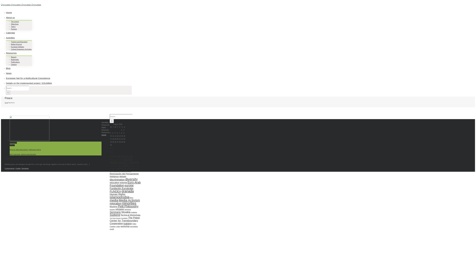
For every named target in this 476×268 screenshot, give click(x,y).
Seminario (115, 212)
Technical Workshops (130, 215)
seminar (128, 209)
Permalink (13, 143)
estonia (123, 182)
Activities (10, 38)
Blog (8, 68)
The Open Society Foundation (119, 218)
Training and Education (19, 42)
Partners (14, 29)
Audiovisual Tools (116, 160)
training (128, 223)
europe (129, 185)
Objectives (15, 24)
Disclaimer (25, 168)
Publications (15, 62)
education (114, 182)
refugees (119, 209)
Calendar (10, 33)
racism (112, 209)
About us (10, 17)
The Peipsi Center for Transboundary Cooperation (125, 220)
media (114, 200)
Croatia (123, 165)
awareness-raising (124, 162)
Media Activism (16, 44)
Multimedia (15, 60)
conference (114, 166)
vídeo (118, 226)
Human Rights (117, 194)
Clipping (14, 65)
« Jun (112, 148)
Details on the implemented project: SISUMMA (29, 83)
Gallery (12, 145)
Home (9, 12)
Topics (13, 27)
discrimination (117, 179)
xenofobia (134, 226)
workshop (125, 226)
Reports (13, 57)
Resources (11, 53)
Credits (18, 168)
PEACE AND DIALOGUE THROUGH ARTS (25, 150)
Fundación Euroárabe (121, 188)
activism (114, 156)
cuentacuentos (134, 166)
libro (131, 198)
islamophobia (119, 197)
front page (16, 154)
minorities (129, 203)
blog (11, 154)
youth (112, 229)
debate (122, 176)
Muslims (114, 206)
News (9, 73)
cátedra (112, 168)
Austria (128, 159)
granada (127, 191)
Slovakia (125, 212)
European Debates (17, 47)
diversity (131, 179)
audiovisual (125, 156)
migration (115, 203)
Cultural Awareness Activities (21, 49)
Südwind (115, 214)
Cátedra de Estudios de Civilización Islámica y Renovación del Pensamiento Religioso (124, 172)
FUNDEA (115, 191)
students (134, 212)
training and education (28, 154)
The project (15, 22)
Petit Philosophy (128, 206)
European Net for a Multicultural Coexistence (28, 78)
